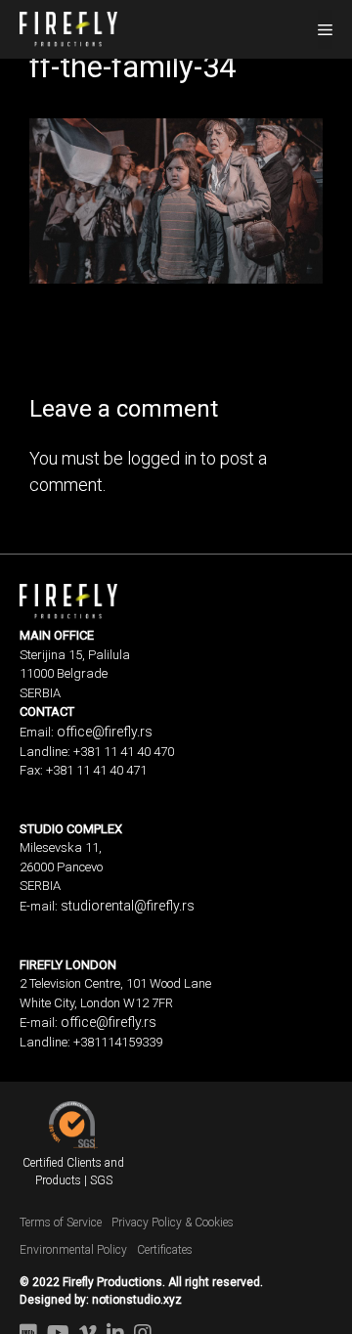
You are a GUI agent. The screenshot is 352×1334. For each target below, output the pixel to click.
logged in (162, 458)
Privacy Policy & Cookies (172, 1222)
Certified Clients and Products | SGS (73, 1171)
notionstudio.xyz (137, 1300)
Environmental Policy (73, 1250)
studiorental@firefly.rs (128, 905)
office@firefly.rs (105, 731)
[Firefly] (68, 27)
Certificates (165, 1250)
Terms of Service (61, 1222)
